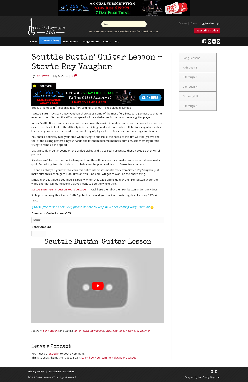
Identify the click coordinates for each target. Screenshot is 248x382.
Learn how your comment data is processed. (109, 357)
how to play (97, 330)
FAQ (117, 41)
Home (33, 41)
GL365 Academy (50, 40)
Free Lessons (71, 41)
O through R (190, 96)
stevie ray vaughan (139, 330)
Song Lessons (90, 41)
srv (125, 330)
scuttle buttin (114, 330)
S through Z (190, 106)
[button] (207, 31)
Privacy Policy (36, 371)
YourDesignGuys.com (209, 377)
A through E (190, 67)
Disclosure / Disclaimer (62, 371)
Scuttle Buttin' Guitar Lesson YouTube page (58, 189)
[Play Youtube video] (97, 285)
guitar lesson (81, 330)
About (107, 41)
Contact (194, 23)
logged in (53, 353)
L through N (190, 86)
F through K (190, 77)
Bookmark (45, 86)
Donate (183, 23)
